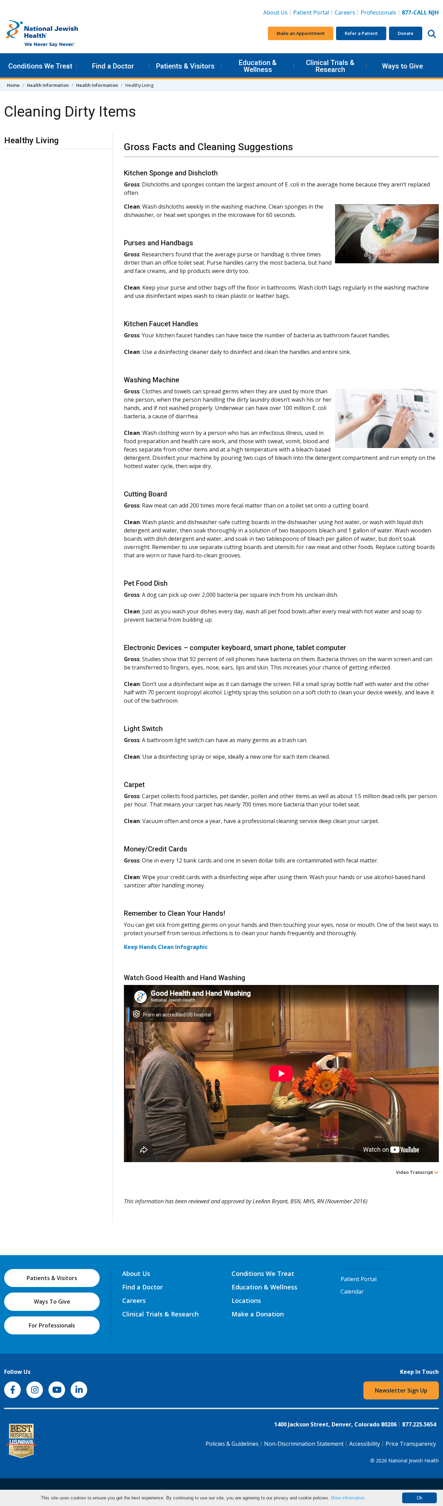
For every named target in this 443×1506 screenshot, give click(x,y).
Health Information (48, 85)
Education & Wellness (258, 66)
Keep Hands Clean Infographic (166, 947)
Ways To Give (52, 1301)
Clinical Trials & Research (330, 66)
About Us (275, 12)
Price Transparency (411, 1444)
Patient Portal (311, 12)
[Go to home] (56, 33)
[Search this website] (432, 33)
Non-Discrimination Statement (304, 1444)
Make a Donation (258, 1314)
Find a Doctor (113, 66)
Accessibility (364, 1444)
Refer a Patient (361, 33)
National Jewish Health (413, 1460)
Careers (346, 12)
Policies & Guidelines (232, 1444)
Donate (406, 33)
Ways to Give (402, 66)
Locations (246, 1300)
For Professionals (52, 1325)
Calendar (352, 1291)
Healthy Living (31, 140)
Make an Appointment (301, 33)
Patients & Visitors (185, 66)
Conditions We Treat (40, 66)
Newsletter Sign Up (401, 1390)
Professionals (378, 12)
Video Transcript (415, 1172)
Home (13, 85)
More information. (348, 1497)
